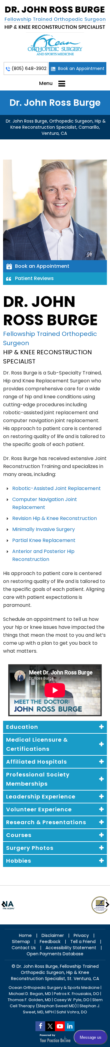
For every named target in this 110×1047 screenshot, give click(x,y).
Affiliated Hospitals (36, 761)
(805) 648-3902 (29, 68)
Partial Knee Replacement (43, 540)
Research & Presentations (46, 822)
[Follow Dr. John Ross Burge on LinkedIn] (70, 1026)
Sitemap (21, 941)
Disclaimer (53, 935)
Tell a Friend (83, 941)
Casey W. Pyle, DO (72, 1000)
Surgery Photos (29, 848)
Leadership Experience (40, 796)
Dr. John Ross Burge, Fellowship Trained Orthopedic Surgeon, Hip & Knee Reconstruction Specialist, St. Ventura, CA (55, 972)
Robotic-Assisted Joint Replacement (56, 488)
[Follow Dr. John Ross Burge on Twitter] (50, 1026)
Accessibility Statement (71, 948)
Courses (18, 835)
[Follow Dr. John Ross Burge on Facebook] (40, 1026)
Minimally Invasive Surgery (43, 529)
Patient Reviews (34, 278)
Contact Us (24, 948)
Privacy (81, 935)
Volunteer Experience (39, 809)
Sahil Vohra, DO (72, 1012)
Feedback (50, 941)
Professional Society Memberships (38, 779)
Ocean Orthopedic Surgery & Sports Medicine (54, 987)
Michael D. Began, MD (30, 994)
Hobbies (18, 861)
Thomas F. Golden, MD (29, 1000)
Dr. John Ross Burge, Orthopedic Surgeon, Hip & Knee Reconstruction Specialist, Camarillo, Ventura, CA (56, 127)
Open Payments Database (55, 954)
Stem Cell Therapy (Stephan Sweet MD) (56, 1003)
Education (22, 727)
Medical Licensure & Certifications (37, 744)
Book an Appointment (81, 68)
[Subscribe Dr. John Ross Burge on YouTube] (60, 1026)
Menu (46, 83)
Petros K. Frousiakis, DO (76, 994)
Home (25, 935)
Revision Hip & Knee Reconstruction (54, 518)
